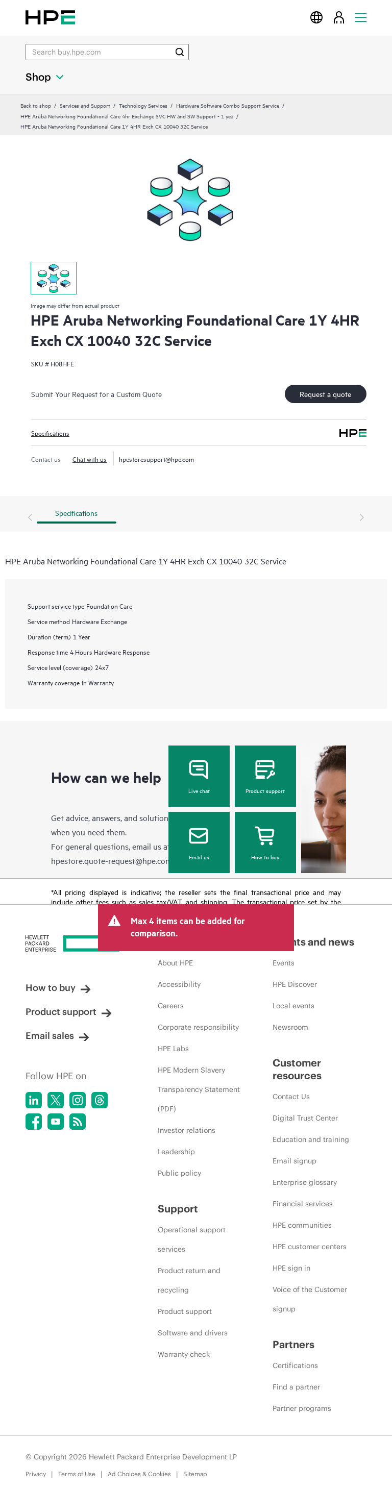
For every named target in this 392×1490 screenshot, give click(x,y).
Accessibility (179, 984)
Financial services (303, 1203)
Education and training (311, 1139)
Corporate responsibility (198, 1027)
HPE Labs (173, 1048)
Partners (293, 1344)
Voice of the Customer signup (310, 1299)
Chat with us (89, 458)
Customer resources (297, 1069)
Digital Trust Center (305, 1118)
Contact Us (291, 1096)
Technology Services (143, 105)
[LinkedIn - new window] (34, 1100)
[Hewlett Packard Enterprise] (50, 17)
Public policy (179, 1173)
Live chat (199, 790)
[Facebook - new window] (34, 1121)
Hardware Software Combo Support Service (227, 105)
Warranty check (184, 1354)
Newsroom (290, 1027)
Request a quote (325, 394)
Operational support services (192, 1239)
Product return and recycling (189, 1280)
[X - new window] (55, 1100)
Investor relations (186, 1130)
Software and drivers (193, 1332)
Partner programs (302, 1408)
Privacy (36, 1474)
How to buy (265, 857)
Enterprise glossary (305, 1182)
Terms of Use (76, 1474)
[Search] (179, 52)
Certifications (295, 1365)
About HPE (175, 962)
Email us (199, 857)
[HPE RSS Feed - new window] (77, 1121)
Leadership (176, 1151)
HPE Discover (295, 984)
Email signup (294, 1160)
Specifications (50, 432)
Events (284, 962)
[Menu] (360, 17)
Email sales (50, 1035)
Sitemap (195, 1474)
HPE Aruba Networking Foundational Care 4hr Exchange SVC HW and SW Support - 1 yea (126, 116)
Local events (293, 1005)
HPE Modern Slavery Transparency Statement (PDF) (199, 1089)
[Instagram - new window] (77, 1100)
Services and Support (85, 105)
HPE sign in (291, 1268)
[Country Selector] (316, 17)
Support (178, 1208)
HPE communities (302, 1225)
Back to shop (35, 105)
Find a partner (296, 1387)
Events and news (313, 941)
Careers (171, 1005)
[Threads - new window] (99, 1100)
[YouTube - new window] (55, 1121)
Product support (265, 790)
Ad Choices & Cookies (139, 1474)
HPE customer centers (310, 1246)
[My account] (339, 17)
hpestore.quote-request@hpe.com (111, 860)
